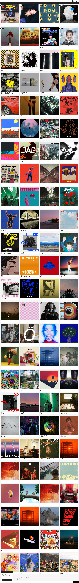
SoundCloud (17, 579)
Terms (17, 577)
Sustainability (20, 577)
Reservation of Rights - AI (26, 577)
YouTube (14, 579)
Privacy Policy (14, 577)
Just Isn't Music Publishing (18, 578)
